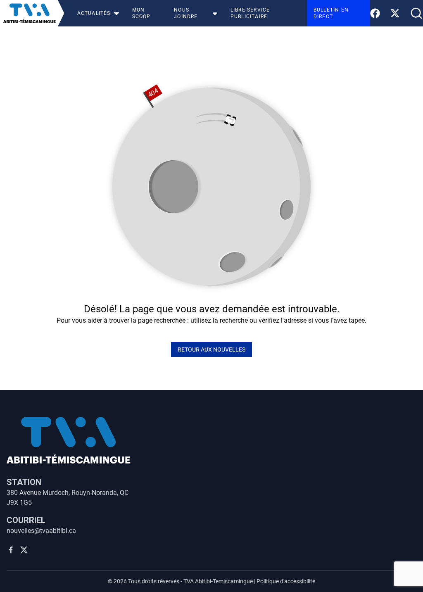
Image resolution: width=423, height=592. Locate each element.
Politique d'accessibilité (286, 581)
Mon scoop (141, 13)
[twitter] (24, 550)
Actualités (94, 13)
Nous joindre (185, 13)
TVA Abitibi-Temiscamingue (218, 581)
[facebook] (11, 550)
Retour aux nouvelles (211, 349)
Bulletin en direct (331, 13)
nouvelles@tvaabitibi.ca (41, 531)
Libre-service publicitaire (250, 13)
